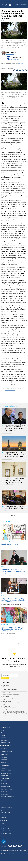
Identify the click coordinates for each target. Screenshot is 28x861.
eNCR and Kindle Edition (7, 796)
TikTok (21, 846)
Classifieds (4, 757)
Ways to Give (4, 775)
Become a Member (6, 770)
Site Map (24, 850)
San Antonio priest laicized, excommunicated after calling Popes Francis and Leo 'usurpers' (15, 427)
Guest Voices (11, 624)
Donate (16, 4)
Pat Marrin (5, 546)
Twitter (11, 846)
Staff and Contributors (7, 831)
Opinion (3, 541)
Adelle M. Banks (6, 604)
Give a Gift (4, 791)
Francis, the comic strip (16, 541)
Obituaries (4, 759)
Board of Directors (6, 833)
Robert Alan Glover (7, 575)
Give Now (3, 768)
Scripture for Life (5, 742)
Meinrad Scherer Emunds (9, 633)
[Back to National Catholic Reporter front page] (7, 5)
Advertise (3, 762)
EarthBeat (4, 748)
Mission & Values (5, 826)
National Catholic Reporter (3, 841)
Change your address (6, 815)
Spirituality (4, 740)
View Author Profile (10, 54)
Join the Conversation (6, 61)
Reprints (3, 817)
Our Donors (4, 780)
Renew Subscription (6, 789)
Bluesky (9, 846)
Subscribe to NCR (5, 786)
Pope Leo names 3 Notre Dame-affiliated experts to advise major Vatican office (14, 454)
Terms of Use (13, 850)
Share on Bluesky (14, 70)
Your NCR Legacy (5, 778)
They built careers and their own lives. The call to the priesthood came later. (15, 508)
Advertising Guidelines (5, 850)
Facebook (14, 846)
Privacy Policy (5, 828)
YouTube (16, 846)
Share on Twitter (20, 70)
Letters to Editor (5, 812)
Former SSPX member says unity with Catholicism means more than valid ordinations (14, 481)
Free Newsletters (5, 794)
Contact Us (4, 805)
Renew (20, 4)
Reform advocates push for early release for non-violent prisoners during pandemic (13, 571)
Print (26, 70)
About (3, 823)
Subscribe (24, 4)
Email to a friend (23, 70)
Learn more (20, 63)
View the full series (10, 390)
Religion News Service (16, 604)
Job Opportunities (6, 810)
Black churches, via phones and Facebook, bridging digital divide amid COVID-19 (13, 600)
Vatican (7, 541)
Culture (3, 735)
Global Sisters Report (6, 751)
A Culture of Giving (6, 773)
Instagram (19, 846)
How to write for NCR (6, 807)
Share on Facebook (17, 70)
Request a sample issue (7, 799)
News (2, 20)
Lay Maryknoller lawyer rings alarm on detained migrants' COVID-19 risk (12, 629)
